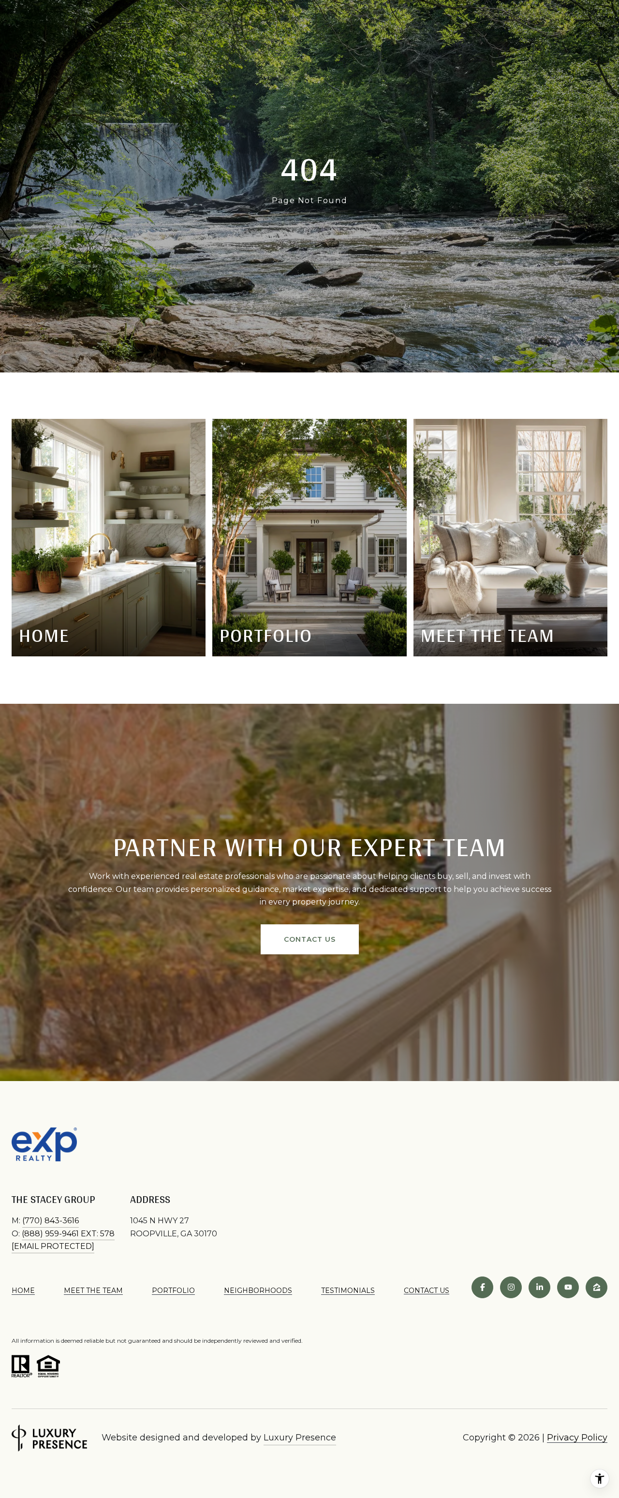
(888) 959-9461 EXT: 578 (68, 1233)
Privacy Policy (577, 1437)
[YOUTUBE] (568, 1287)
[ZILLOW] (596, 1287)
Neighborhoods (258, 1290)
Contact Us (426, 1290)
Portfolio (173, 1290)
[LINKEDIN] (539, 1287)
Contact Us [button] (310, 939)
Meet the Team (93, 1290)
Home (23, 1290)
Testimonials (348, 1290)
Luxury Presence (300, 1437)
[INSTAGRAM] (511, 1287)
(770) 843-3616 (50, 1220)
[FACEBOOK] (482, 1287)
